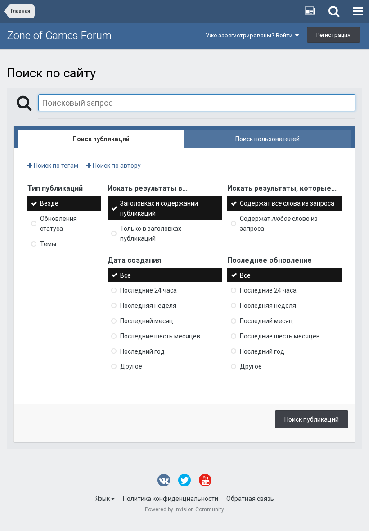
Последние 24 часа (148, 290)
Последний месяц (146, 320)
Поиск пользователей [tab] (267, 139)
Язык (103, 498)
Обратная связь (250, 498)
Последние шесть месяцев (160, 336)
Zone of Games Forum (59, 35)
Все (125, 275)
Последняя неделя (148, 305)
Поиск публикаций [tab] (101, 139)
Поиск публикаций (311, 419)
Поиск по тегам (55, 165)
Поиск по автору (116, 165)
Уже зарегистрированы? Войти (250, 35)
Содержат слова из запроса (287, 203)
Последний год (142, 351)
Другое (131, 366)
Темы (48, 244)
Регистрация (333, 35)
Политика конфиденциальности (170, 498)
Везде (49, 203)
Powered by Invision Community (184, 509)
